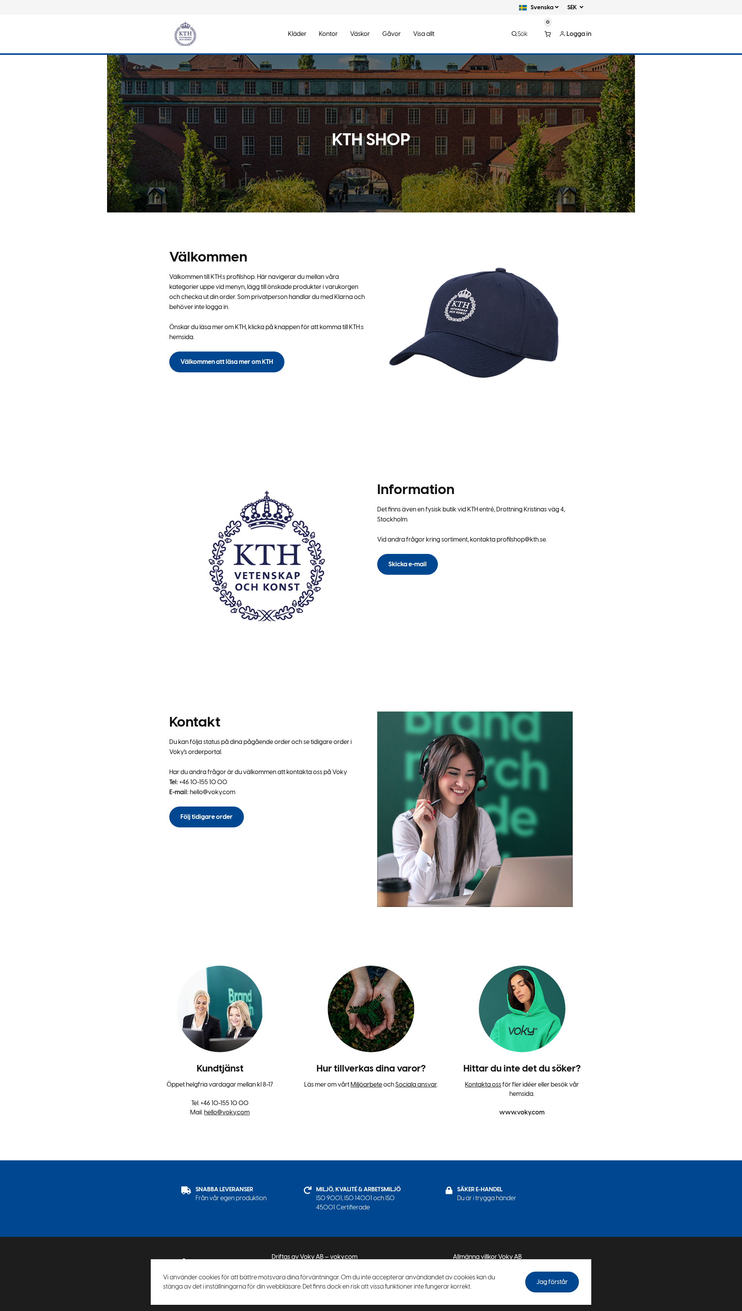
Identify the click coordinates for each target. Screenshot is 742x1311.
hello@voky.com (227, 1112)
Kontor (328, 33)
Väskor (360, 33)
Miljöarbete (366, 1084)
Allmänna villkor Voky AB (487, 1256)
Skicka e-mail (407, 564)
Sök (522, 33)
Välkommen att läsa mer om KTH (226, 361)
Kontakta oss (483, 1084)
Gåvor (391, 33)
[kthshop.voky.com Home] (185, 34)
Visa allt (423, 33)
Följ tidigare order (206, 816)
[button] (536, 7)
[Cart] (547, 34)
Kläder (297, 33)
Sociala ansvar (416, 1084)
